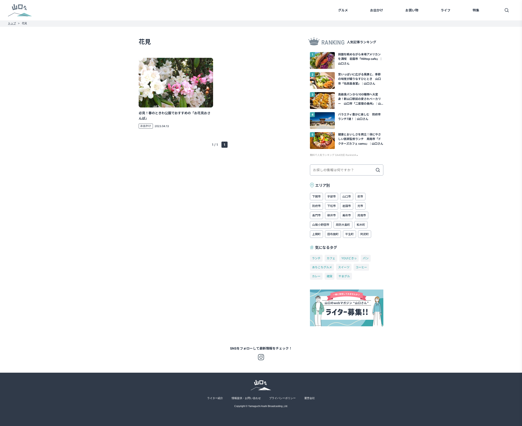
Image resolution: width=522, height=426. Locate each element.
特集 (476, 10)
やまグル (344, 276)
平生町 (349, 234)
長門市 (316, 215)
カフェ (331, 258)
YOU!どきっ (349, 258)
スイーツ (343, 267)
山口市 (346, 196)
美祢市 (346, 215)
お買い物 (411, 10)
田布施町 (333, 234)
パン (366, 258)
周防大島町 (343, 224)
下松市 (331, 206)
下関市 (316, 196)
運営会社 (309, 398)
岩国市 (346, 206)
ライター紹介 (215, 398)
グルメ (343, 10)
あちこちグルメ (322, 267)
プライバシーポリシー (282, 398)
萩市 (360, 196)
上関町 (316, 234)
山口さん (20, 10)
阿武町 (364, 234)
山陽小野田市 (320, 224)
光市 (360, 206)
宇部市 (331, 196)
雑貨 (329, 276)
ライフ (445, 10)
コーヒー (361, 267)
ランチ (316, 258)
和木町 (361, 224)
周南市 (361, 215)
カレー (316, 276)
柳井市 (331, 215)
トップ (12, 23)
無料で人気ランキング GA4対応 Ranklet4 (333, 155)
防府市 (316, 206)
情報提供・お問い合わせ (246, 398)
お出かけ (376, 10)
